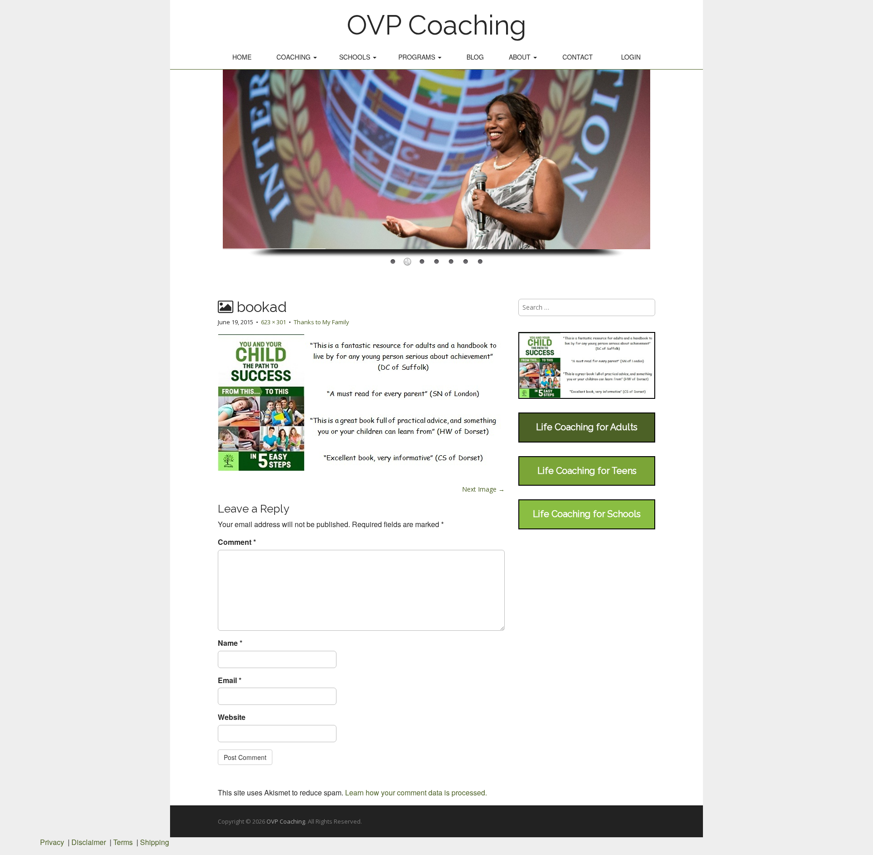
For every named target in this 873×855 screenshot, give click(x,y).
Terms (123, 842)
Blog (475, 56)
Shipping (154, 842)
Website (232, 717)
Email (229, 680)
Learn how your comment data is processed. (416, 792)
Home (241, 56)
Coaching (294, 56)
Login (631, 56)
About (520, 56)
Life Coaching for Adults (586, 427)
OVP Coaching (436, 25)
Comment (237, 542)
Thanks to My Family (321, 322)
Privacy (52, 842)
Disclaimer (88, 842)
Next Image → (483, 489)
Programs (417, 56)
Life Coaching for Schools (587, 513)
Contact (577, 56)
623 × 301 (273, 322)
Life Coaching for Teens (587, 470)
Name (230, 643)
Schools (355, 56)
